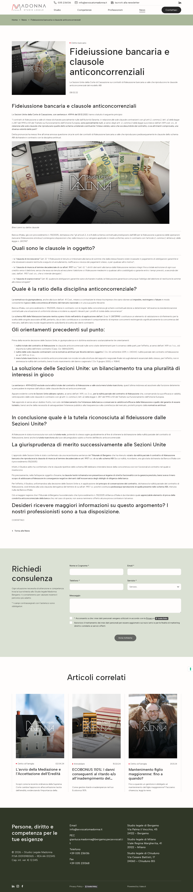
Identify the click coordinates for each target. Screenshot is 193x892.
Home (15, 20)
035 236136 (64, 2)
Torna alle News (22, 531)
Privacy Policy (76, 886)
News (142, 10)
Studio (57, 10)
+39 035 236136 (79, 853)
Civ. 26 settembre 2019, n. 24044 (120, 352)
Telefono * (75, 580)
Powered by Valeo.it (136, 886)
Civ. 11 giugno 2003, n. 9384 (105, 361)
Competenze (84, 10)
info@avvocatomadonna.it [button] (93, 2)
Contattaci (171, 10)
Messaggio (75, 595)
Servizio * (132, 580)
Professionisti (115, 10)
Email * (130, 565)
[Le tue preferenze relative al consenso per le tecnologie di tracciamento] (190, 668)
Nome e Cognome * (79, 565)
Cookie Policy (92, 886)
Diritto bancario (78, 43)
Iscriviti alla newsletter (127, 2)
